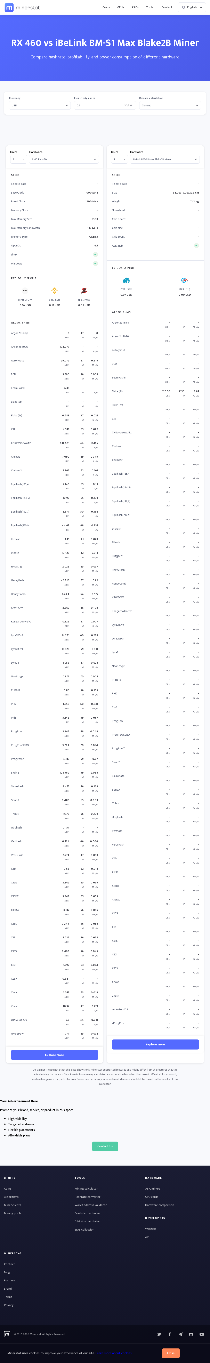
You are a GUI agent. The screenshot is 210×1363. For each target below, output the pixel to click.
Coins (106, 7)
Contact (167, 7)
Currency (15, 98)
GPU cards (151, 1196)
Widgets (150, 1228)
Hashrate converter (87, 1196)
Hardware (35, 152)
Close (171, 1353)
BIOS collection (84, 1229)
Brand (8, 1288)
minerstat (22, 7)
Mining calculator (86, 1188)
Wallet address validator (91, 1205)
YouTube (191, 1334)
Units (13, 152)
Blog (7, 1272)
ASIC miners (152, 1188)
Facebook (170, 1334)
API (147, 1237)
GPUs (120, 7)
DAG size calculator (87, 1221)
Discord (202, 1334)
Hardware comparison (159, 1205)
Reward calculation (151, 98)
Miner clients (12, 1205)
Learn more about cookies (113, 1353)
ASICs (135, 7)
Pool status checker (88, 1213)
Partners (9, 1280)
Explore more (54, 1055)
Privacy (9, 1305)
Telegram (180, 1334)
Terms (8, 1296)
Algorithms (11, 1196)
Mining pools (12, 1213)
